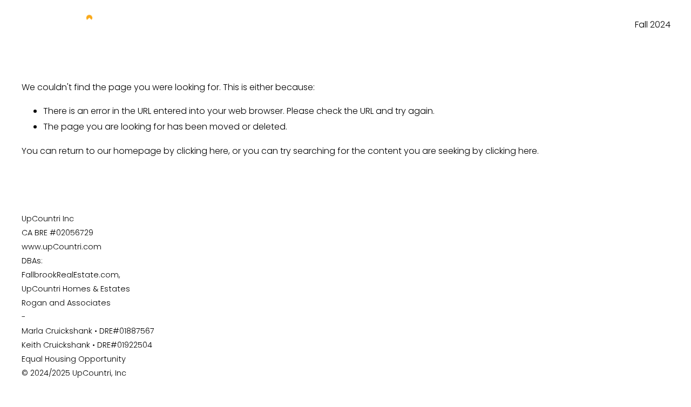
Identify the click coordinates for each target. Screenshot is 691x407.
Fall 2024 (652, 24)
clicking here (202, 151)
